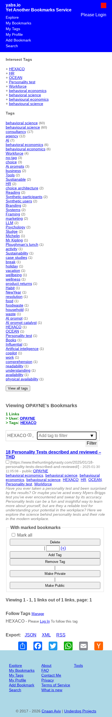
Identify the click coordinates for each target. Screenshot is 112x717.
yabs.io (13, 5)
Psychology (15, 227)
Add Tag (54, 555)
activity (11, 249)
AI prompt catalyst (21, 322)
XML (46, 635)
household (15, 309)
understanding (18, 370)
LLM (9, 223)
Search (12, 46)
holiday (12, 266)
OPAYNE (27, 418)
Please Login (93, 14)
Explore (12, 17)
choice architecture (22, 188)
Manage (38, 614)
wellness (13, 279)
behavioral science (25, 95)
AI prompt (14, 318)
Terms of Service (55, 685)
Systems (13, 210)
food (9, 301)
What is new (51, 690)
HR (11, 73)
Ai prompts (15, 166)
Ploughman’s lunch (22, 244)
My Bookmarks (18, 23)
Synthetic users (19, 201)
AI (7, 140)
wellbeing (14, 275)
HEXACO (17, 69)
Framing (13, 214)
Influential (14, 344)
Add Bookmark (18, 40)
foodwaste (14, 305)
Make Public (55, 586)
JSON (30, 635)
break (10, 262)
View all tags (18, 388)
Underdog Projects (80, 711)
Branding (13, 205)
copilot (11, 353)
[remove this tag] (29, 435)
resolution (14, 296)
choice (11, 162)
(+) (63, 548)
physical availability (22, 379)
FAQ (45, 670)
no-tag (11, 157)
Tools (10, 175)
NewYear (13, 292)
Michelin (13, 236)
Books (11, 340)
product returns (19, 283)
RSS (61, 635)
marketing (14, 218)
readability (14, 366)
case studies (16, 257)
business (13, 170)
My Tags (13, 29)
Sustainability (17, 253)
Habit (10, 288)
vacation (13, 270)
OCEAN (15, 77)
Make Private (55, 574)
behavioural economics (29, 99)
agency (12, 136)
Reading (13, 192)
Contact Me (51, 675)
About (46, 665)
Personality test (22, 82)
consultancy (16, 131)
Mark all (24, 535)
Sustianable (16, 179)
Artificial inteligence (22, 348)
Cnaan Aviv (51, 711)
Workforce (18, 86)
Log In (45, 621)
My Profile (14, 34)
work (10, 357)
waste (11, 314)
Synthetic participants (24, 197)
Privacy (47, 680)
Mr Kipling (14, 240)
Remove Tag (55, 562)
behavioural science (26, 103)
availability (14, 374)
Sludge (12, 231)
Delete (55, 542)
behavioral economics (27, 90)
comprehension (19, 361)
